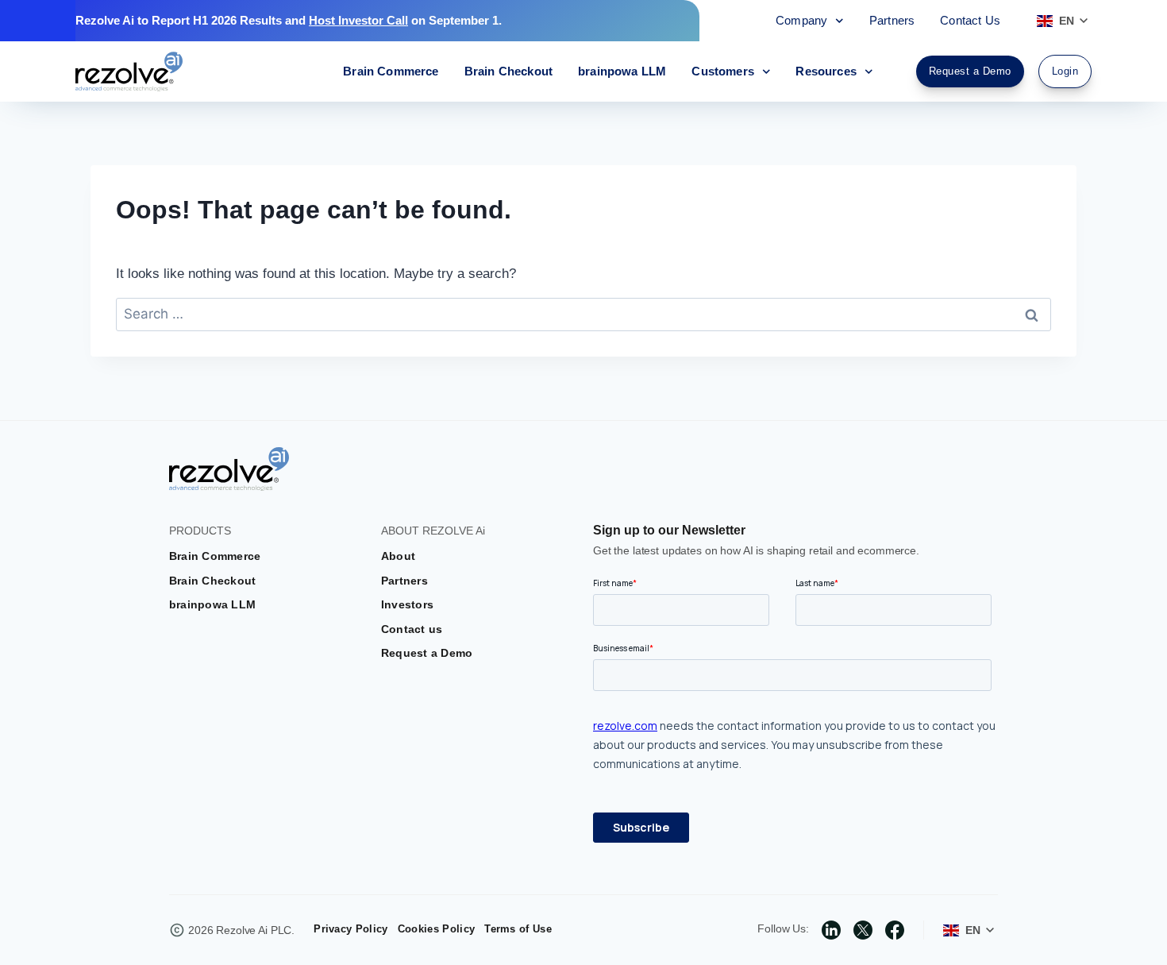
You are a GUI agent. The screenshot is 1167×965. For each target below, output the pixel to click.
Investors (407, 604)
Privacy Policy (350, 929)
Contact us (411, 629)
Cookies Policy (436, 929)
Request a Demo (426, 653)
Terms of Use (518, 929)
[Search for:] (583, 314)
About (398, 556)
